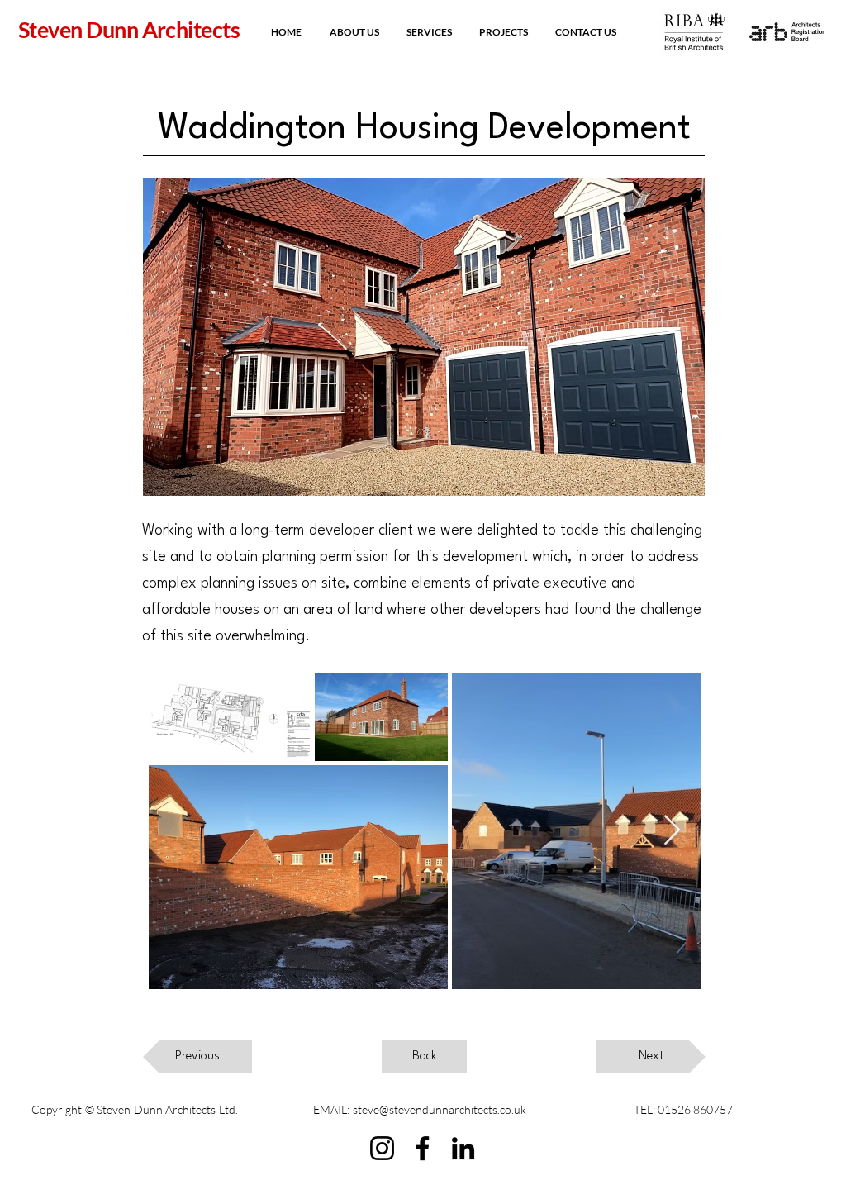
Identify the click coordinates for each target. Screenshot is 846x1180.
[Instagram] (382, 1148)
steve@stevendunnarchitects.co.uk (439, 1109)
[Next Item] (672, 831)
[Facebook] (422, 1148)
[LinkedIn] (463, 1148)
